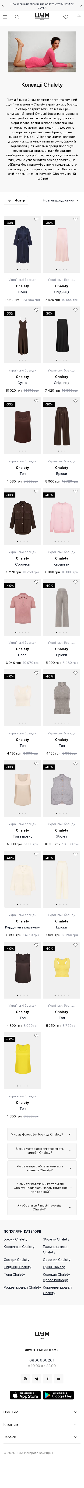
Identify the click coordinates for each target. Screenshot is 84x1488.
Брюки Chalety (16, 1239)
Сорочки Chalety (56, 1259)
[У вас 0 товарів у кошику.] (79, 17)
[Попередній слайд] (3, 6)
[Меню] (5, 17)
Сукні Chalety (54, 1267)
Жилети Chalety (56, 1239)
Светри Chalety (16, 1259)
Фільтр (20, 200)
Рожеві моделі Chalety (22, 1287)
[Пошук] (17, 17)
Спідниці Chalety (17, 1267)
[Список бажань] (66, 17)
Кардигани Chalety (19, 1246)
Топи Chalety (14, 1274)
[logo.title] (42, 1335)
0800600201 (42, 1360)
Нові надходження (58, 200)
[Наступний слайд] (81, 6)
